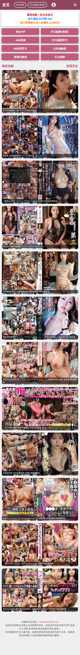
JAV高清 (20, 40)
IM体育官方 (20, 48)
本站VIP (20, 4)
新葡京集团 (20, 56)
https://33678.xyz (48, 621)
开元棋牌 (60, 56)
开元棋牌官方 (60, 40)
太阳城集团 (59, 48)
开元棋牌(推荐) (37, 4)
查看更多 (72, 66)
